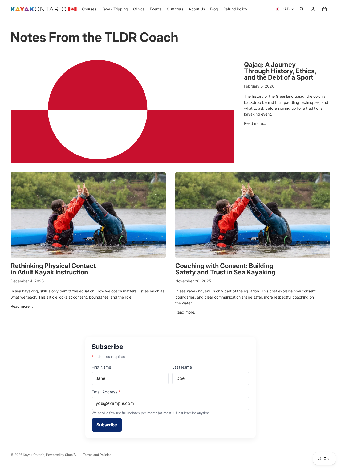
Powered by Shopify (61, 455)
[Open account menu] (313, 9)
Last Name (182, 367)
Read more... (255, 123)
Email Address (106, 392)
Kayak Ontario (33, 455)
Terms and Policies (97, 455)
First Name (101, 367)
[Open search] (301, 9)
